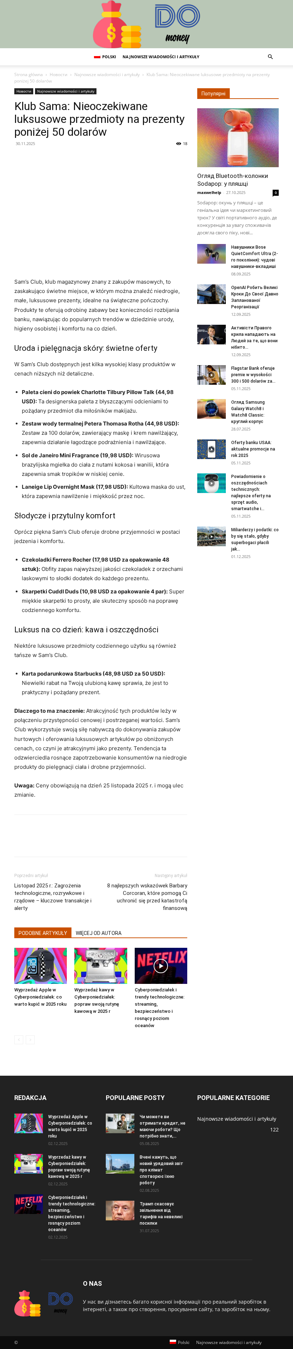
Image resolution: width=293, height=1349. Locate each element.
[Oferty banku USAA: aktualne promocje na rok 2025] (211, 449)
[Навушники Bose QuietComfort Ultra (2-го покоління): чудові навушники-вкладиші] (211, 254)
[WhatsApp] (71, 160)
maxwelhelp (209, 192)
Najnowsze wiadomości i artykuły (161, 56)
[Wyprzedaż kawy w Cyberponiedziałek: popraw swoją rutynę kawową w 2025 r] (100, 966)
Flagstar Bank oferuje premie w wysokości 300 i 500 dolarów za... (253, 375)
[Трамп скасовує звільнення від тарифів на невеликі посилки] (120, 1210)
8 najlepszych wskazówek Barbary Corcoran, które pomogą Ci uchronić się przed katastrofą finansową (147, 896)
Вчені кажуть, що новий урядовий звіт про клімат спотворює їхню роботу (161, 1170)
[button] (270, 57)
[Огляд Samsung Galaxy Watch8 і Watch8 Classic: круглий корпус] (211, 409)
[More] (87, 160)
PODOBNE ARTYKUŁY (43, 933)
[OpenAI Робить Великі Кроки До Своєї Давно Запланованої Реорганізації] (211, 294)
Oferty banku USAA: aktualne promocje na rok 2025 (253, 449)
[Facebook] (21, 160)
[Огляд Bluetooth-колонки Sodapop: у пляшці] (238, 137)
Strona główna (28, 74)
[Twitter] (38, 160)
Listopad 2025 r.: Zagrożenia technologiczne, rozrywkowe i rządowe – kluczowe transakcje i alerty (52, 896)
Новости (59, 74)
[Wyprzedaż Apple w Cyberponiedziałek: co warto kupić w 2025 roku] (40, 966)
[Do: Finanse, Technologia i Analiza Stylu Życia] (146, 24)
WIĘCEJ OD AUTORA (98, 933)
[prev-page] (18, 1039)
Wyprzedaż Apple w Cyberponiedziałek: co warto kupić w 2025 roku (40, 997)
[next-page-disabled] (30, 1039)
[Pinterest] (54, 160)
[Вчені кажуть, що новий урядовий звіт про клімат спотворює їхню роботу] (120, 1164)
